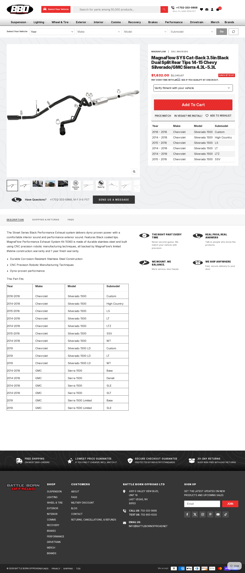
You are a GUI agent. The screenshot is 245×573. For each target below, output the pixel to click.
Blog (74, 508)
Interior (99, 22)
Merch (215, 22)
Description (15, 219)
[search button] (164, 9)
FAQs (71, 219)
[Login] (212, 9)
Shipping (68, 568)
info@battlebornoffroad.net (148, 526)
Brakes (153, 22)
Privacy (56, 568)
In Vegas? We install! (188, 115)
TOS (78, 568)
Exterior (81, 22)
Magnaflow (158, 51)
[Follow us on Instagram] (203, 514)
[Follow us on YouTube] (218, 514)
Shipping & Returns (45, 219)
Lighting (39, 22)
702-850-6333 (149, 514)
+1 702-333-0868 (61, 199)
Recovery (134, 22)
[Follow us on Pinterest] (210, 514)
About (75, 491)
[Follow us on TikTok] (225, 514)
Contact (77, 514)
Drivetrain (196, 22)
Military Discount (82, 502)
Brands (229, 22)
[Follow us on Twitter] (195, 514)
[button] (206, 9)
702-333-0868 (148, 510)
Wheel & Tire (60, 22)
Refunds (43, 568)
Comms (116, 22)
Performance (174, 22)
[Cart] (217, 9)
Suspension (18, 22)
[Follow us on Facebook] (187, 514)
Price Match (163, 115)
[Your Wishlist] (201, 9)
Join (230, 503)
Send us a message (114, 199)
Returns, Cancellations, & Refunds (93, 519)
